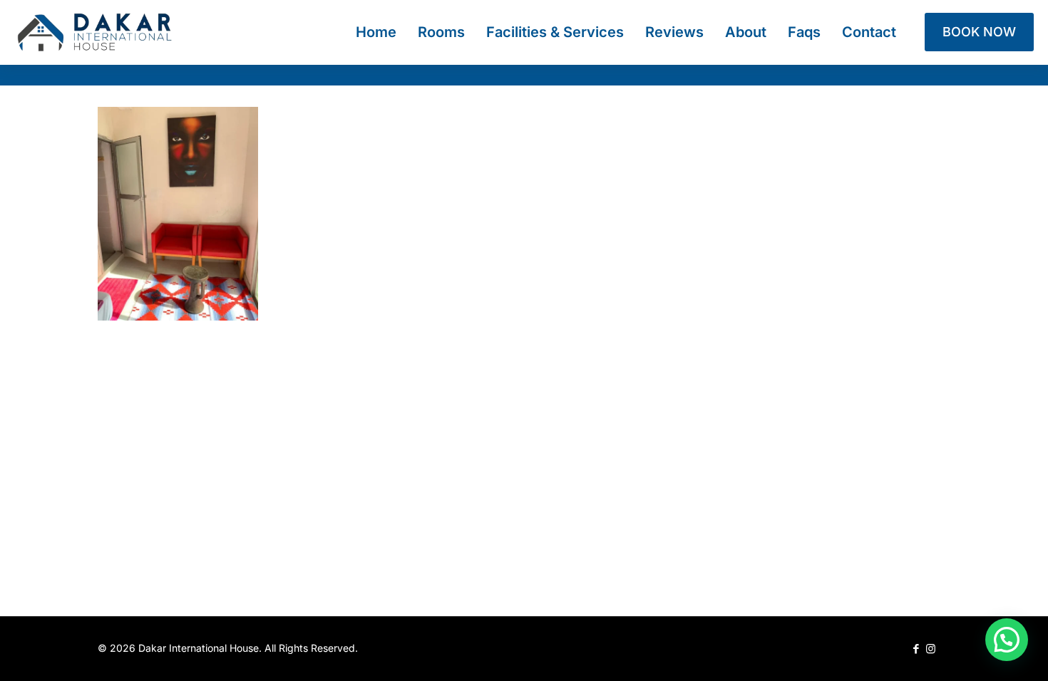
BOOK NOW (979, 31)
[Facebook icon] (915, 648)
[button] (1006, 639)
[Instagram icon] (930, 648)
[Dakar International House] (94, 32)
